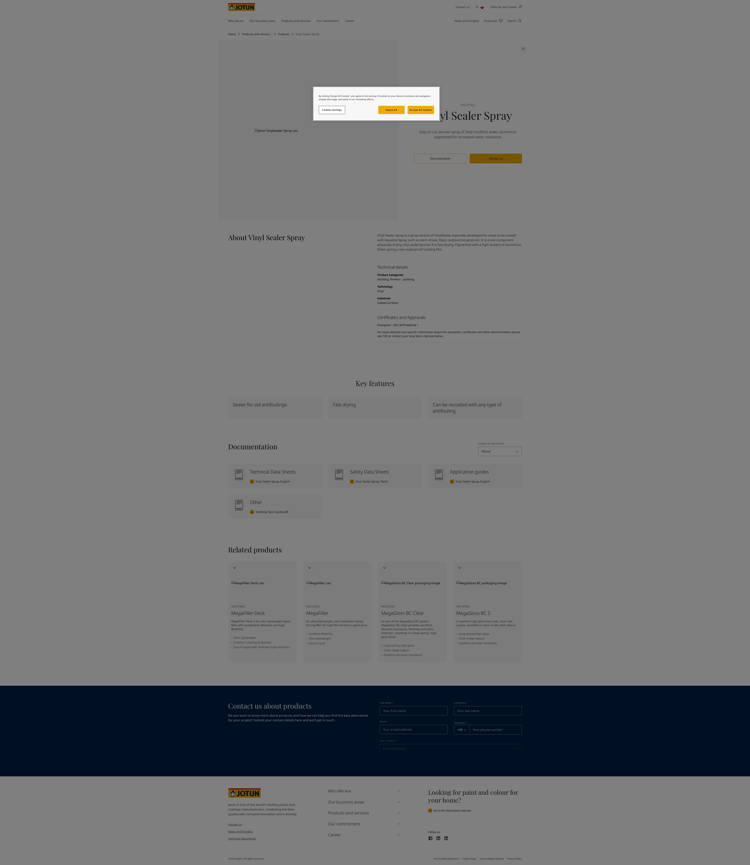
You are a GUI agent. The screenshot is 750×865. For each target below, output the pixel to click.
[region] (376, 103)
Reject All (391, 109)
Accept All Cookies (421, 109)
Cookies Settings (332, 109)
